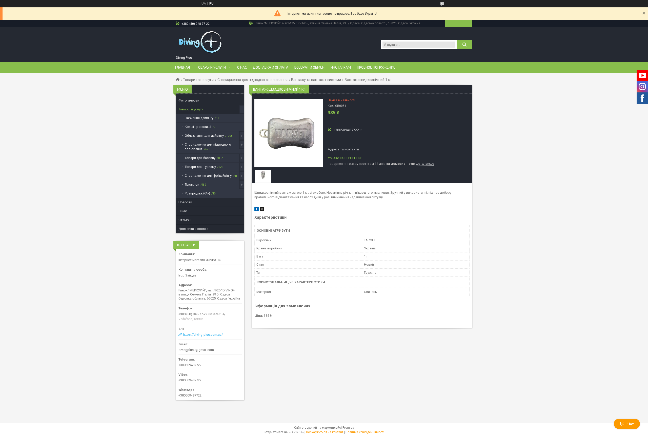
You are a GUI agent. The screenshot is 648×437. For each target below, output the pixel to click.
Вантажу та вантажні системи (316, 80)
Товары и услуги (211, 67)
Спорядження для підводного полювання (252, 80)
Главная (182, 67)
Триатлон (192, 184)
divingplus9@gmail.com (196, 350)
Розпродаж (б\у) (197, 193)
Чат (630, 424)
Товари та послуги (198, 80)
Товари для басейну (200, 158)
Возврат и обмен (309, 67)
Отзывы (184, 220)
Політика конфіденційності (365, 432)
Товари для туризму (200, 167)
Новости (185, 202)
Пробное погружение (376, 67)
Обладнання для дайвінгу (204, 135)
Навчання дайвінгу (199, 118)
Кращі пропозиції (198, 127)
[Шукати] (464, 44)
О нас (242, 67)
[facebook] (256, 210)
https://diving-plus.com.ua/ (203, 334)
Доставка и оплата (270, 67)
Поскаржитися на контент (324, 432)
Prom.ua (348, 427)
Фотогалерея (188, 100)
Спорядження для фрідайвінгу (208, 175)
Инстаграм (341, 67)
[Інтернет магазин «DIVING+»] (201, 42)
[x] (262, 210)
